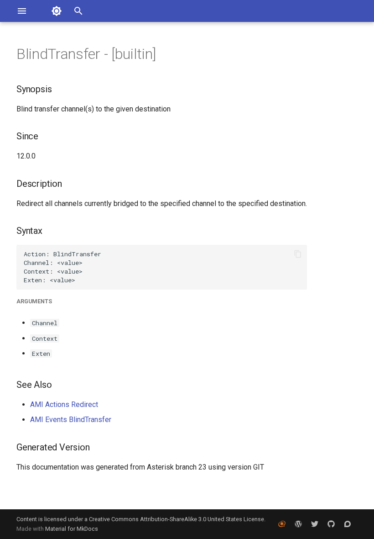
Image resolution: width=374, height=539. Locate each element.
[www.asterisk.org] (282, 524)
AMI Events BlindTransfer (70, 419)
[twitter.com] (314, 524)
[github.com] (331, 524)
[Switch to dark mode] (56, 11)
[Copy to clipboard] (297, 253)
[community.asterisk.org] (347, 524)
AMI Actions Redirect (64, 404)
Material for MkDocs (71, 528)
